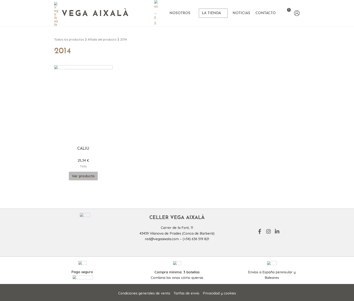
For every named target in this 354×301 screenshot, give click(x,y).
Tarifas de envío (186, 293)
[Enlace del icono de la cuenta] (297, 13)
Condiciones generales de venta (144, 293)
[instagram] (270, 231)
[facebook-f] (261, 231)
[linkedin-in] (278, 231)
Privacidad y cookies (219, 293)
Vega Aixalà (95, 14)
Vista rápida (83, 139)
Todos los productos (69, 39)
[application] (192, 13)
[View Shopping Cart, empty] (286, 13)
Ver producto (83, 176)
